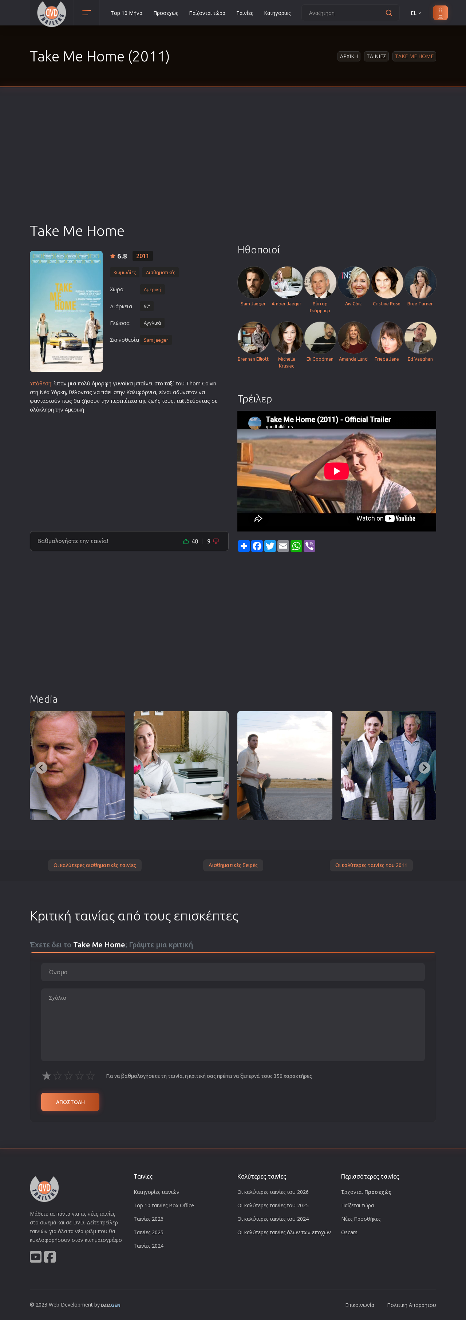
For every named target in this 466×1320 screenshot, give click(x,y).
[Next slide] (424, 768)
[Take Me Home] (66, 311)
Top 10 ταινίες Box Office (164, 1205)
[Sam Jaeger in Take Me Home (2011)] (284, 765)
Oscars (349, 1232)
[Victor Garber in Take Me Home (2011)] (77, 765)
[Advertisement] (233, 167)
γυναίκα (123, 383)
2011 (142, 256)
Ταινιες (376, 56)
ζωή (153, 400)
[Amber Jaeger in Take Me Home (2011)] (181, 765)
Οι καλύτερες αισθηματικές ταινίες (95, 865)
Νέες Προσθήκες (360, 1218)
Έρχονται (366, 1191)
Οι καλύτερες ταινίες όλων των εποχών (284, 1232)
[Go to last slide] (41, 768)
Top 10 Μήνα (126, 12)
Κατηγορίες (277, 12)
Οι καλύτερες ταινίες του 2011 (371, 865)
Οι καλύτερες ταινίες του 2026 (273, 1191)
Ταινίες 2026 (148, 1218)
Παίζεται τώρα (357, 1205)
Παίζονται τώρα (207, 12)
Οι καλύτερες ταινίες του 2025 (273, 1205)
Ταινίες (244, 12)
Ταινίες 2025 (148, 1232)
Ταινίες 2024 (148, 1245)
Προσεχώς (165, 12)
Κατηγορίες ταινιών (156, 1191)
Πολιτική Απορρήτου (411, 1304)
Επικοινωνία (359, 1304)
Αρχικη (349, 56)
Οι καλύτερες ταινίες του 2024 (273, 1218)
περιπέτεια (124, 400)
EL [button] (413, 12)
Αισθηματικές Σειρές (233, 865)
